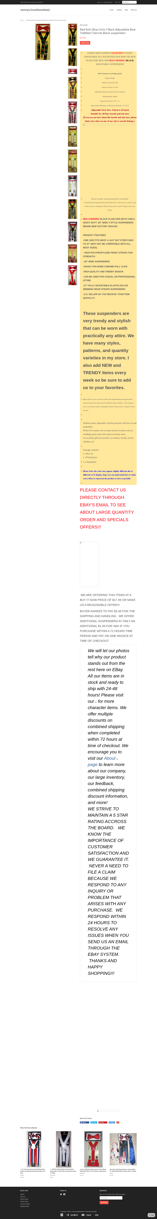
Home (112, 10)
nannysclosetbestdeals (35, 9)
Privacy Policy (24, 1201)
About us (134, 10)
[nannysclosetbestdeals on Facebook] (64, 1194)
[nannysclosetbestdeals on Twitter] (61, 1194)
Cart (118, 2)
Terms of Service (25, 1204)
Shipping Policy (24, 1206)
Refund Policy (24, 1199)
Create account (108, 2)
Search (22, 1194)
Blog (126, 10)
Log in (99, 2)
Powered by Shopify (91, 1211)
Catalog (119, 10)
